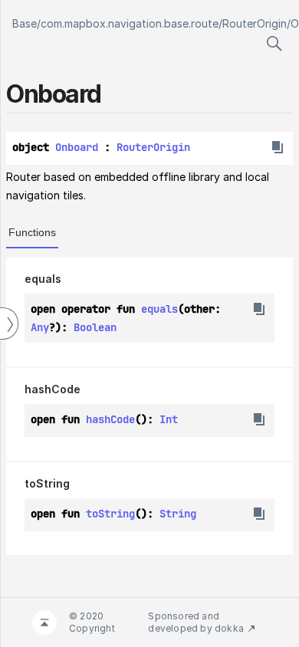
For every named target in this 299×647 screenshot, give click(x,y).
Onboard (76, 147)
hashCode (52, 389)
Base (24, 23)
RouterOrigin (254, 23)
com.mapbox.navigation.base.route (130, 23)
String (177, 514)
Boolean (95, 327)
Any (40, 327)
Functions (32, 232)
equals (43, 278)
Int (168, 419)
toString (47, 483)
